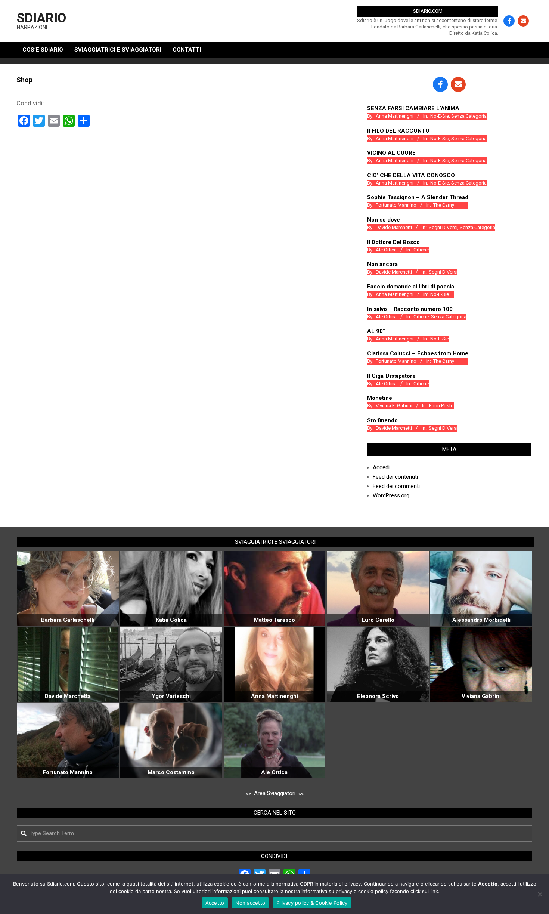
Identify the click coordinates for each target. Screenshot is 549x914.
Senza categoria (469, 116)
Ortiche (421, 250)
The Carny (443, 205)
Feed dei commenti (396, 486)
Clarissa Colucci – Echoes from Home (417, 353)
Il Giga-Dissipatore (391, 376)
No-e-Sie (439, 116)
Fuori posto (441, 405)
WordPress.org (391, 495)
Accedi (381, 467)
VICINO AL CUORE (391, 152)
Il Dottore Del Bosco (393, 242)
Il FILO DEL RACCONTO (398, 130)
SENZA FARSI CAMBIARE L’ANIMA (413, 108)
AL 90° (376, 331)
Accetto (214, 903)
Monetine (379, 398)
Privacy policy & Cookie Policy (312, 903)
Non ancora (382, 264)
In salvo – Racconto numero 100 (410, 309)
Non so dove (383, 219)
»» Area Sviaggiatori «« (275, 793)
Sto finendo (382, 420)
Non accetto (250, 903)
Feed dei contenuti (395, 476)
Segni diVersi (443, 227)
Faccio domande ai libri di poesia (410, 286)
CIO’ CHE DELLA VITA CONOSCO (411, 175)
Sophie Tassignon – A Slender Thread (417, 197)
